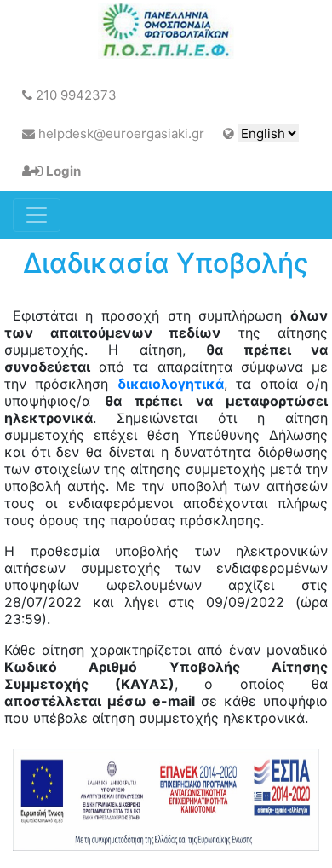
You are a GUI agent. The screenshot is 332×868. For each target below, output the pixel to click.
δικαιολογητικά (170, 383)
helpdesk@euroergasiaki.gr (119, 133)
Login (63, 171)
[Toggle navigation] (36, 215)
